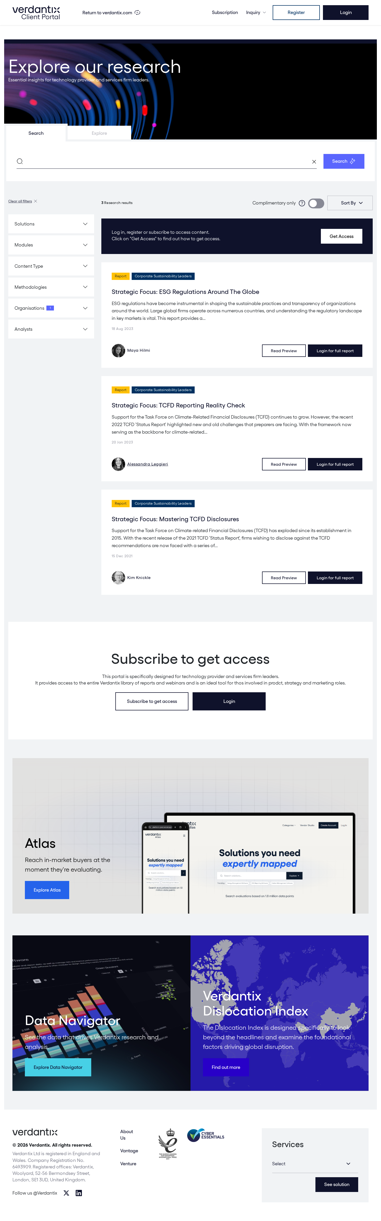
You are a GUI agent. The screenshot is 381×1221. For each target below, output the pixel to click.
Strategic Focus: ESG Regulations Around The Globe (185, 291)
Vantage (129, 1150)
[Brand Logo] (36, 12)
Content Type (29, 266)
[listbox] (350, 203)
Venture (128, 1163)
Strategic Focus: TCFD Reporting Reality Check (178, 405)
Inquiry (253, 12)
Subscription (225, 12)
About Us (126, 1135)
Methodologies (31, 287)
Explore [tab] (99, 133)
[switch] (316, 203)
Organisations (33, 308)
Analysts (23, 329)
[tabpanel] (190, 161)
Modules (24, 245)
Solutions (24, 224)
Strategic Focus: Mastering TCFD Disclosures (175, 519)
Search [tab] (36, 133)
